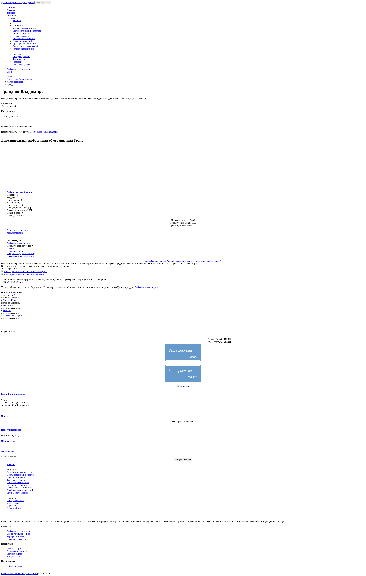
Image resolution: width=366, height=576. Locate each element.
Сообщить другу (15, 251)
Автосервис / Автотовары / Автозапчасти (24, 274)
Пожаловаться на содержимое (21, 256)
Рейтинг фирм (14, 548)
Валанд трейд (9, 295)
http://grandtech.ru (15, 233)
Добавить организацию (18, 69)
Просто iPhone (10, 300)
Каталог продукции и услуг (26, 28)
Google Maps (36, 132)
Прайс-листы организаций (26, 46)
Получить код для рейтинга (20, 253)
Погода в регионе (21, 56)
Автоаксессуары (15, 82)
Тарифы (11, 13)
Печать (10, 248)
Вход (9, 72)
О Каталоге (12, 7)
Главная (11, 76)
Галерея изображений (23, 49)
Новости (17, 20)
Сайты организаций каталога (27, 31)
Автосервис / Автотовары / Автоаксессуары (25, 271)
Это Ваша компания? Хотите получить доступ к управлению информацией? (183, 261)
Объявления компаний (24, 38)
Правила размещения (17, 539)
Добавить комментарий (18, 243)
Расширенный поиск (17, 551)
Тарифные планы (15, 536)
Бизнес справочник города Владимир (19, 573)
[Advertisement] (87, 168)
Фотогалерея (19, 59)
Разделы (11, 18)
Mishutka (7, 310)
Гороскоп (17, 62)
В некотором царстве (13, 315)
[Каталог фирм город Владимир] (17, 2)
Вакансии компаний (22, 41)
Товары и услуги (15, 556)
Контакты (11, 15)
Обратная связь (14, 566)
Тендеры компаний (22, 36)
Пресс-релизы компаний (24, 43)
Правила (11, 10)
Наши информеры (21, 64)
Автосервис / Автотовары (19, 79)
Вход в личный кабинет (18, 534)
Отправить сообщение (18, 230)
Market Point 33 (10, 305)
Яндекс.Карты (51, 132)
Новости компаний (22, 33)
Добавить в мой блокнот (19, 192)
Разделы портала (183, 459)
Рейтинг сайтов (14, 554)
